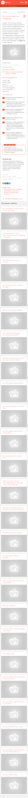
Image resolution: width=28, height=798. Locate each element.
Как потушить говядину (8, 69)
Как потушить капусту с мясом (12, 533)
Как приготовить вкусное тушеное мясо (13, 407)
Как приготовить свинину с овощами (11, 556)
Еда (6, 6)
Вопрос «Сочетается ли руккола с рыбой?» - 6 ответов (14, 72)
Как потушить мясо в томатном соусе (12, 457)
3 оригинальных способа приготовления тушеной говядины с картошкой (14, 235)
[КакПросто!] (6, 2)
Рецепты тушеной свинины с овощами (11, 193)
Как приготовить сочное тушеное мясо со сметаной (13, 209)
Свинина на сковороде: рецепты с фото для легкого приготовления (13, 508)
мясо (21, 40)
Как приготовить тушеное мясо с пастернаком (13, 432)
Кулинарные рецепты (12, 6)
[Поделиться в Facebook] (7, 183)
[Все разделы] (26, 2)
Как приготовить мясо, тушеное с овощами (13, 286)
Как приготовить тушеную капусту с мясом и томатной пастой (14, 750)
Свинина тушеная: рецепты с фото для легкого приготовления (14, 359)
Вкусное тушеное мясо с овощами (13, 189)
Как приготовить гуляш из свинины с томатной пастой (14, 678)
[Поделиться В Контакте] (5, 183)
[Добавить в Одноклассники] (3, 183)
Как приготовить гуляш (10, 775)
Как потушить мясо (7, 67)
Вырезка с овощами (9, 606)
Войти (22, 2)
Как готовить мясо (8, 654)
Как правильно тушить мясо (11, 191)
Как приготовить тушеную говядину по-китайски (14, 630)
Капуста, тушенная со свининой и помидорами (13, 581)
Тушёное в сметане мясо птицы (13, 727)
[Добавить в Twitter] (9, 183)
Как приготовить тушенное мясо (13, 383)
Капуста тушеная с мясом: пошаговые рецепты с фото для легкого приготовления (13, 482)
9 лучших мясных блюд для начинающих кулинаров (11, 334)
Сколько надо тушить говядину (12, 310)
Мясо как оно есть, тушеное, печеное (12, 261)
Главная (2, 6)
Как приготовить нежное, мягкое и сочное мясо (14, 702)
